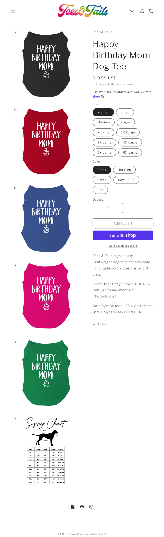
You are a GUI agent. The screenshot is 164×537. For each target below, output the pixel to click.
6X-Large (130, 152)
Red (100, 190)
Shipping (98, 84)
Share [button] (102, 323)
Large (125, 122)
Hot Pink (124, 170)
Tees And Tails (75, 534)
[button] (13, 10)
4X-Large (130, 142)
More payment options (123, 245)
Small (125, 112)
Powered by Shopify (95, 534)
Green (102, 180)
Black (101, 170)
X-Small (103, 112)
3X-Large (104, 142)
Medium (103, 122)
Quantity (98, 199)
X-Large (103, 132)
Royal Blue (126, 180)
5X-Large (104, 152)
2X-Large (128, 132)
